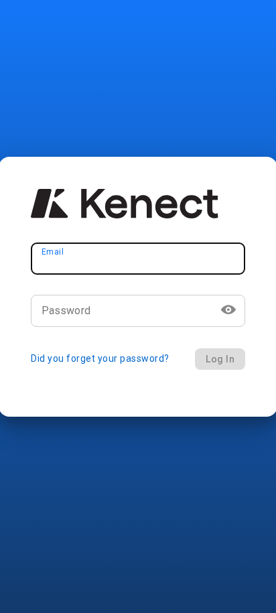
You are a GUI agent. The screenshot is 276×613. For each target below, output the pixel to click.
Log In (220, 359)
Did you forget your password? (100, 358)
